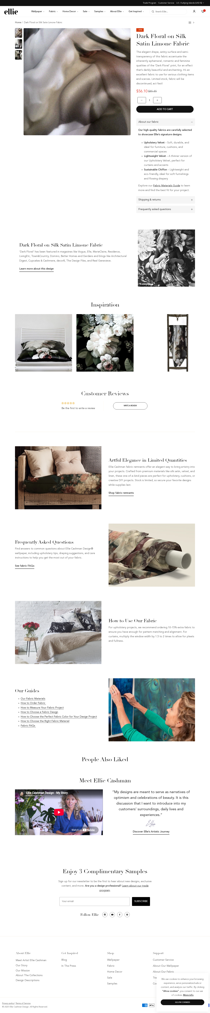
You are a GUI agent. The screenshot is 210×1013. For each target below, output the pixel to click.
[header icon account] (194, 11)
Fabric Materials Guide (166, 185)
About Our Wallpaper (166, 966)
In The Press (68, 966)
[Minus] (141, 100)
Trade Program (149, 3)
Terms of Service (23, 1003)
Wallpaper (113, 960)
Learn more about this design (36, 269)
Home (18, 22)
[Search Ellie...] (152, 11)
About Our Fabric (163, 972)
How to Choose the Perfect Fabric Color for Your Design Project (59, 716)
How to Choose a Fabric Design (39, 712)
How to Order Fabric (33, 703)
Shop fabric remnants (121, 493)
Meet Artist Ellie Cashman (31, 960)
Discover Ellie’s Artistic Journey (151, 831)
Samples (112, 984)
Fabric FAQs (28, 725)
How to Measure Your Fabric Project (42, 707)
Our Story (21, 965)
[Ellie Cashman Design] (11, 12)
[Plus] (157, 100)
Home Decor (114, 972)
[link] (38, 11)
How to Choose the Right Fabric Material (45, 721)
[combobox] (168, 11)
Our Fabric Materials (33, 698)
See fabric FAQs (24, 566)
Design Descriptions (27, 980)
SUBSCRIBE (141, 901)
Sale (109, 978)
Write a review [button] (130, 406)
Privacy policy (8, 1003)
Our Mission (23, 971)
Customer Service (166, 3)
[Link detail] (104, 914)
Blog (64, 960)
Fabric (111, 966)
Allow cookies (182, 1002)
